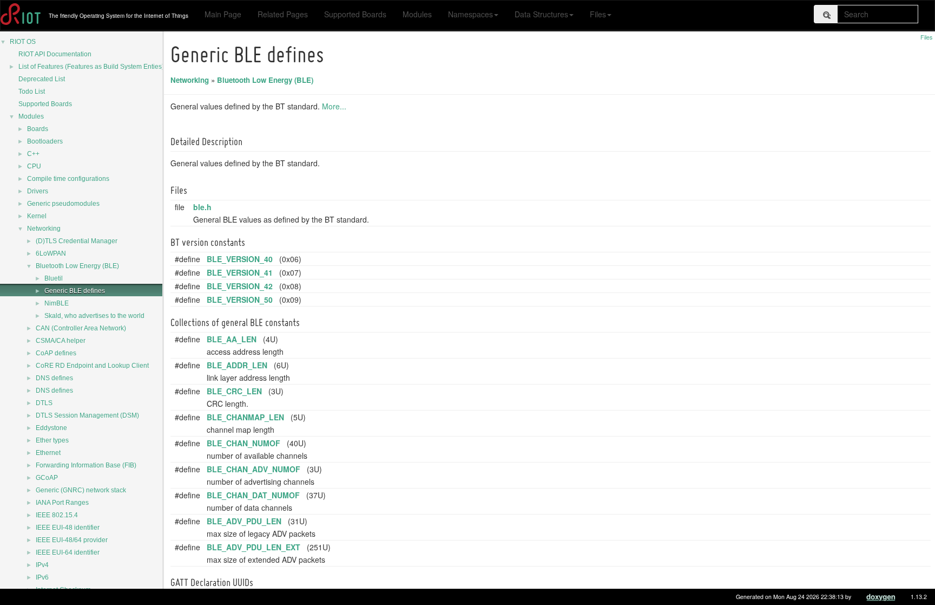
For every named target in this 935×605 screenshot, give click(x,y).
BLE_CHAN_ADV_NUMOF (253, 469)
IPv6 (42, 577)
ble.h (202, 206)
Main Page (223, 14)
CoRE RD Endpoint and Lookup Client (92, 365)
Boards (37, 129)
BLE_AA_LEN (231, 339)
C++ (33, 154)
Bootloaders (45, 141)
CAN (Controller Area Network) (81, 328)
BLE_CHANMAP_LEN (245, 417)
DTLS (44, 403)
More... (334, 106)
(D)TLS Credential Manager (76, 241)
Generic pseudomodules (63, 203)
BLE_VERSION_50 (240, 299)
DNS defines (54, 378)
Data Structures (541, 14)
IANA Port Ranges (62, 502)
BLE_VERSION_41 (240, 272)
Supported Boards (355, 14)
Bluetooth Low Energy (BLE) (77, 266)
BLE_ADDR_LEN (237, 365)
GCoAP (47, 478)
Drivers (37, 191)
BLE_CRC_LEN (234, 391)
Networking (44, 228)
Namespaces (470, 14)
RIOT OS (23, 41)
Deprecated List (41, 79)
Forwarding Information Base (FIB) (86, 465)
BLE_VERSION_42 (240, 286)
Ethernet (48, 453)
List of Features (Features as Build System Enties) (91, 66)
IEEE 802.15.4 (57, 515)
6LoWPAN (51, 253)
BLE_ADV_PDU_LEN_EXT (253, 547)
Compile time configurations (68, 179)
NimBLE (56, 303)
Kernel (37, 216)
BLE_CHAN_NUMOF (243, 443)
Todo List (31, 91)
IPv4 (42, 565)
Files (598, 14)
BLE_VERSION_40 (240, 258)
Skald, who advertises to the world (94, 316)
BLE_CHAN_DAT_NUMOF (253, 495)
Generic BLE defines (74, 291)
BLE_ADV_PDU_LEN (244, 521)
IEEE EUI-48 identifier (68, 527)
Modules (417, 14)
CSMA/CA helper (60, 340)
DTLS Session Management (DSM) (87, 415)
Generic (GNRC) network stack (81, 490)
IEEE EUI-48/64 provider (72, 540)
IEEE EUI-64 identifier (68, 552)
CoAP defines (56, 353)
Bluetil (53, 278)
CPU (34, 166)
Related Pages (283, 14)
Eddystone (51, 428)
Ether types (52, 440)
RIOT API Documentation (54, 54)
